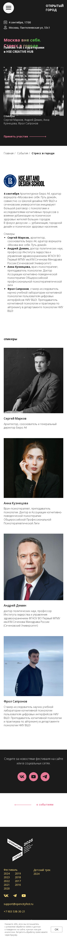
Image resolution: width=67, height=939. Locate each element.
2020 (7, 888)
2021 (7, 884)
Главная (9, 153)
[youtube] (33, 776)
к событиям (44, 804)
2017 (18, 881)
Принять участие (16, 136)
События (22, 153)
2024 (7, 873)
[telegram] (45, 776)
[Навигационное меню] (8, 8)
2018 (18, 877)
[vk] (21, 776)
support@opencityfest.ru (18, 904)
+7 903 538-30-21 (14, 911)
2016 (18, 884)
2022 (7, 881)
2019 (18, 873)
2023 (7, 877)
